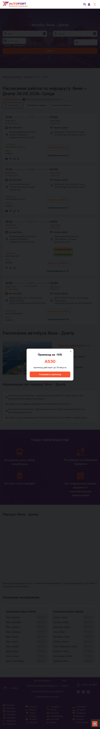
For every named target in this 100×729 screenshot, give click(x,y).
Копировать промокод (50, 374)
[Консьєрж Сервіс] (94, 723)
